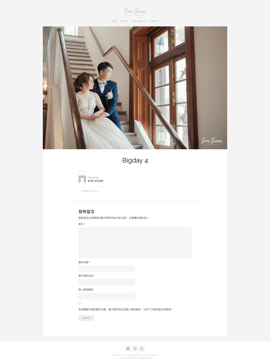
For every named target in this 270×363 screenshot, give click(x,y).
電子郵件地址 (86, 276)
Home (114, 21)
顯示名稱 (84, 262)
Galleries (137, 21)
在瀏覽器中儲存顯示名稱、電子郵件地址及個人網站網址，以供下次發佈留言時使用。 (125, 309)
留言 (81, 224)
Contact (154, 21)
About (124, 21)
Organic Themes (145, 358)
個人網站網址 (85, 289)
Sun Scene (96, 181)
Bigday (94, 190)
